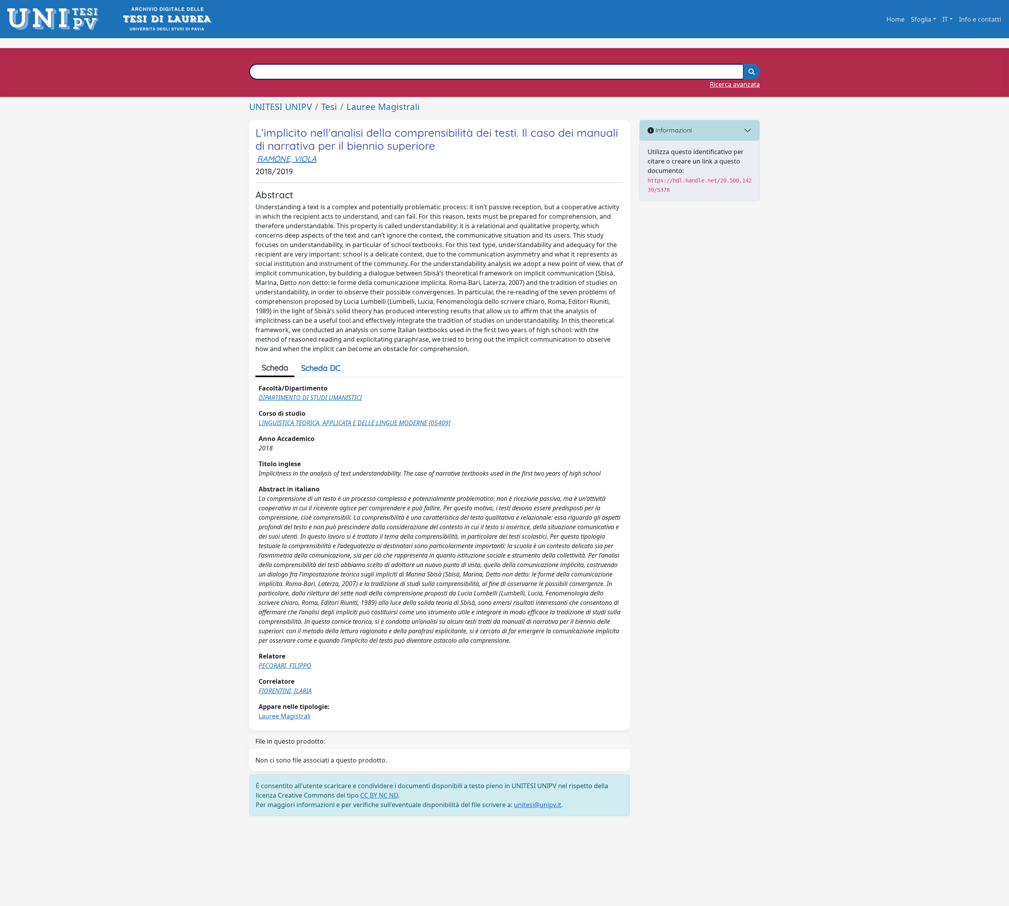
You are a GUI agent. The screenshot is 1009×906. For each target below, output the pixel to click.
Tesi (329, 106)
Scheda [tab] (275, 367)
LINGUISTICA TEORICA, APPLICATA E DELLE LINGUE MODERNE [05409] (355, 423)
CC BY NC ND (379, 795)
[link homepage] (55, 19)
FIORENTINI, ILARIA (285, 690)
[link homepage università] (167, 19)
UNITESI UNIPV (280, 106)
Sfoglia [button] (921, 19)
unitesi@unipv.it (537, 804)
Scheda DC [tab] (321, 368)
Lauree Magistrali (383, 106)
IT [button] (945, 19)
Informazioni (673, 130)
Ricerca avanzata (735, 84)
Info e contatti (980, 19)
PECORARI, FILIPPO (285, 665)
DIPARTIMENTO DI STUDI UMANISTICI (310, 397)
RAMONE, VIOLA (286, 159)
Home (895, 19)
